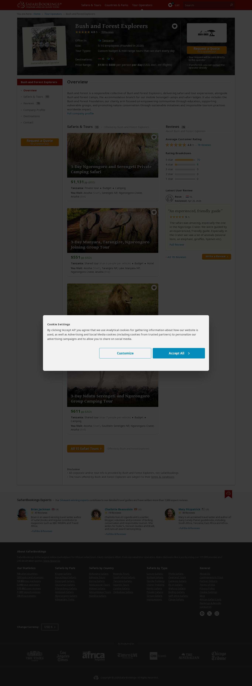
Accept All (176, 353)
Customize (125, 353)
